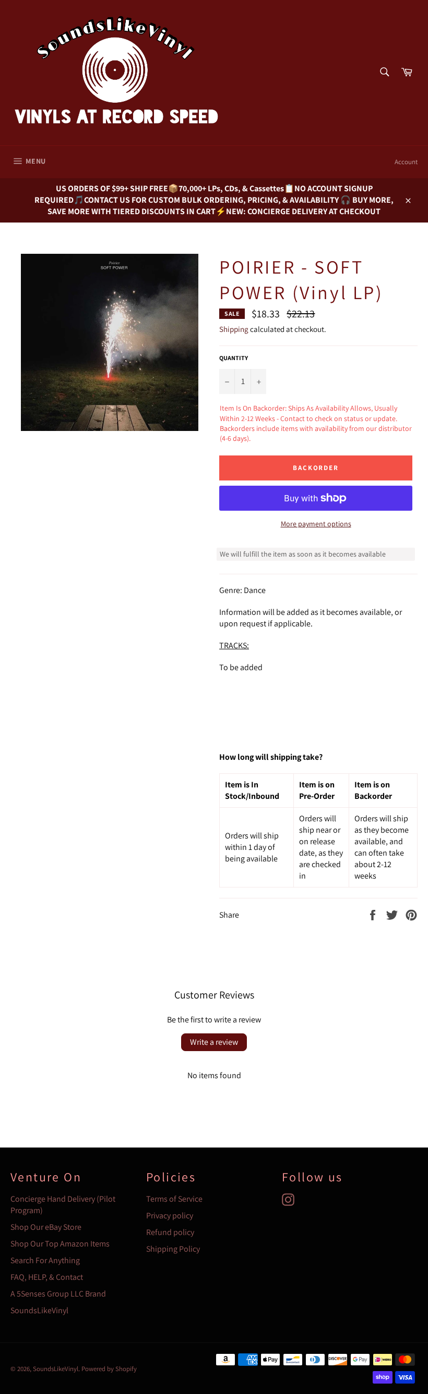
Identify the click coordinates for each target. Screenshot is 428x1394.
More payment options (316, 523)
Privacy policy (169, 1215)
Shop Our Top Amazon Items (60, 1243)
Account (406, 161)
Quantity (233, 358)
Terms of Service (174, 1198)
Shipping (233, 329)
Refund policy (170, 1232)
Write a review (214, 1042)
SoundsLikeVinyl (39, 1310)
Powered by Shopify (109, 1368)
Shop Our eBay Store (45, 1227)
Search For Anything (45, 1260)
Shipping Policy (173, 1248)
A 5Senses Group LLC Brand (58, 1293)
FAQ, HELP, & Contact (46, 1277)
